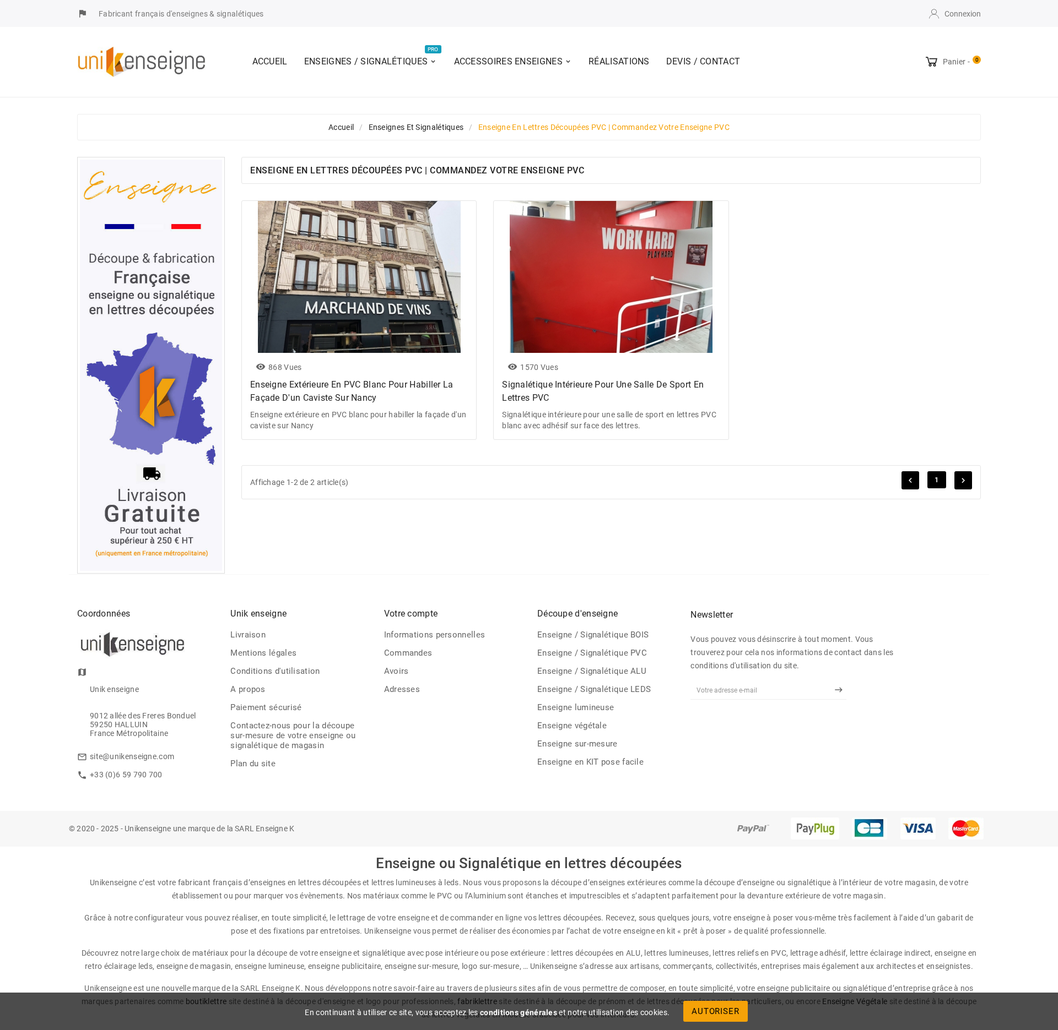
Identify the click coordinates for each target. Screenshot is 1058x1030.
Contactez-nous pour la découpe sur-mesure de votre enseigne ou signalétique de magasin (292, 735)
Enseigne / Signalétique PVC (592, 653)
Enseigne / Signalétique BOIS (593, 635)
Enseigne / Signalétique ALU (591, 671)
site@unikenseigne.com (132, 756)
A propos (247, 689)
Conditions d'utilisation (275, 671)
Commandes (408, 653)
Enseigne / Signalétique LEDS (594, 689)
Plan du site (253, 764)
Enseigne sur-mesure (577, 744)
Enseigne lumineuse (575, 707)
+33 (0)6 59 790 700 (126, 774)
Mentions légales (263, 653)
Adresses (402, 689)
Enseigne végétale (572, 726)
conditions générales (518, 1012)
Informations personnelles (434, 635)
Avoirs (396, 671)
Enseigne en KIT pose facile (590, 762)
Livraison (248, 635)
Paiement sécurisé (265, 707)
